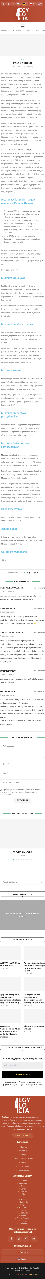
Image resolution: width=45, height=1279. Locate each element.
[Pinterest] (13, 4)
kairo (28, 31)
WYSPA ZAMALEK (22, 852)
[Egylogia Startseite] (22, 14)
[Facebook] (3, 4)
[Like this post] (27, 572)
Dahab (23, 1189)
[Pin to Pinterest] (35, 572)
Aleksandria (23, 1183)
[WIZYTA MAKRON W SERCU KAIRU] (10, 953)
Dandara (23, 1191)
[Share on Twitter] (32, 572)
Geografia (23, 1151)
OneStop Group (31, 1274)
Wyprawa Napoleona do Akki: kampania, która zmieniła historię (10, 1030)
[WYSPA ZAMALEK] (22, 833)
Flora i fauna (23, 1166)
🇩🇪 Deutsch (22, 1252)
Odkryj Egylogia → (22, 1135)
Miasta (18, 31)
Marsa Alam (23, 1213)
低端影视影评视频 (8, 670)
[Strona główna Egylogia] (22, 1105)
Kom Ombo (23, 1207)
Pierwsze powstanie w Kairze (34, 1027)
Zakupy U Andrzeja (11, 632)
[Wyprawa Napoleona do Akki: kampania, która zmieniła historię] (10, 1016)
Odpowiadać (39, 588)
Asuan (23, 1186)
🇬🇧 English (22, 1259)
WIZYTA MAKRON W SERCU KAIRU (22, 915)
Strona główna (5, 31)
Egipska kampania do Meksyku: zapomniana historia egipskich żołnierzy (10, 998)
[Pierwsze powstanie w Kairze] (34, 1016)
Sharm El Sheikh (23, 1218)
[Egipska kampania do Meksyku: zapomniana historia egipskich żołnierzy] (10, 984)
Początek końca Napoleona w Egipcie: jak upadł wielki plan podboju (34, 998)
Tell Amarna (23, 1223)
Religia (23, 1155)
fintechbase (7, 691)
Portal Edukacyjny (11, 588)
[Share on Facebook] (29, 572)
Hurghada (24, 1202)
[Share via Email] (37, 572)
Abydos (23, 1181)
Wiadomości (23, 1170)
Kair (23, 1205)
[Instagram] (8, 4)
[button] (22, 26)
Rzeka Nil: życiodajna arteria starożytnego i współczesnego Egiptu (34, 967)
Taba (23, 1221)
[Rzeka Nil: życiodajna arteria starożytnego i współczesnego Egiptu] (34, 953)
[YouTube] (18, 4)
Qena (23, 1215)
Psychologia (8, 608)
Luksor (23, 1210)
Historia (23, 1147)
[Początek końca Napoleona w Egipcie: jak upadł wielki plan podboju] (34, 984)
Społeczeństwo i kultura (23, 1159)
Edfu (23, 1194)
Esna (24, 1197)
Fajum (23, 1199)
